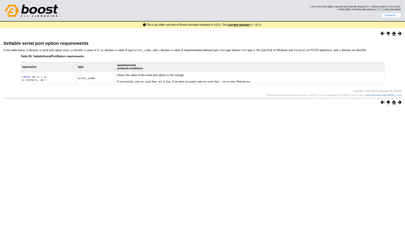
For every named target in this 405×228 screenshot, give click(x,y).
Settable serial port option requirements (46, 43)
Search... (392, 15)
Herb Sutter (345, 9)
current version (239, 25)
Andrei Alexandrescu (366, 9)
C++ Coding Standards (389, 9)
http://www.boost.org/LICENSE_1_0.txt (383, 95)
